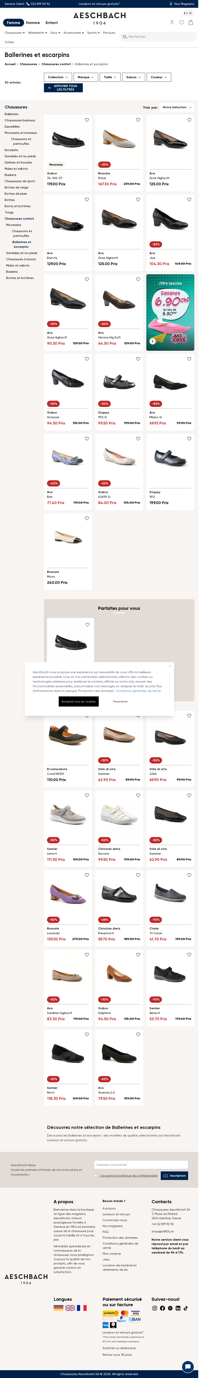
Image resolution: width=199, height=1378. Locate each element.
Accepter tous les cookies (79, 701)
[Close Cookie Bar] (170, 666)
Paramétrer (120, 701)
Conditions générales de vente (138, 691)
